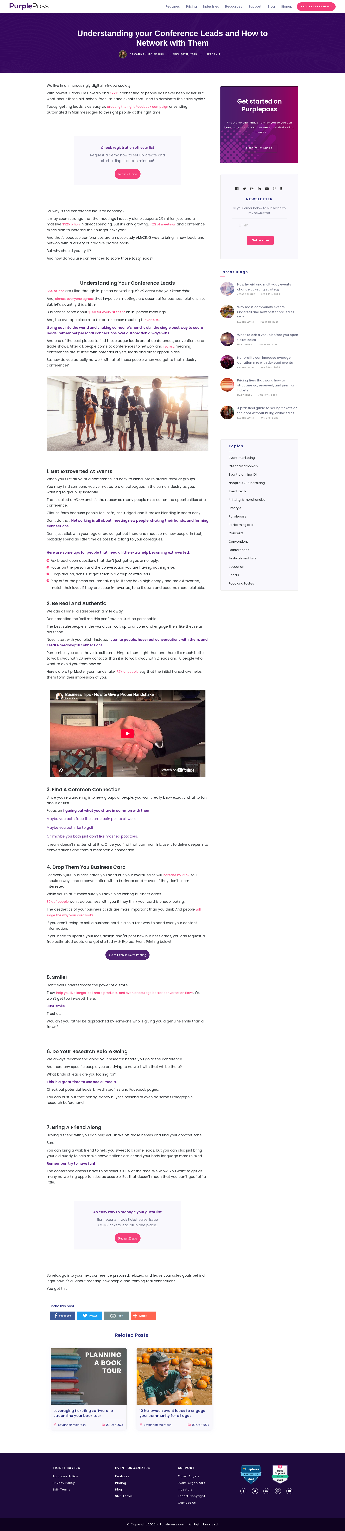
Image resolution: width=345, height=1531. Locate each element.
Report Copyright (191, 1496)
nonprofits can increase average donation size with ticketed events (265, 360)
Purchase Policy (65, 1476)
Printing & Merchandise (247, 499)
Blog (118, 1489)
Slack (113, 93)
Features (122, 1476)
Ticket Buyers (189, 1476)
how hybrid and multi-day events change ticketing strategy (264, 287)
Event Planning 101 (243, 474)
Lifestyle (235, 508)
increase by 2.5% (176, 875)
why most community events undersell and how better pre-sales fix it (265, 312)
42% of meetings (163, 224)
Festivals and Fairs (243, 558)
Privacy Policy (64, 1483)
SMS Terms (61, 1489)
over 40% (152, 320)
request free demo (316, 6)
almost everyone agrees (74, 298)
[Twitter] (89, 1316)
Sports (234, 575)
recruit (168, 346)
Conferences (239, 550)
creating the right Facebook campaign (137, 106)
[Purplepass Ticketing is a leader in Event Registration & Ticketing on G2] (280, 1474)
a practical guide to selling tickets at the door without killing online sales (267, 410)
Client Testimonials (243, 466)
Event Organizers (191, 1483)
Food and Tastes (241, 583)
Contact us (187, 1503)
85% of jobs (55, 291)
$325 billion (71, 224)
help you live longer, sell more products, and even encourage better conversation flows (124, 993)
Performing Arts (241, 525)
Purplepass (237, 516)
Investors (185, 1489)
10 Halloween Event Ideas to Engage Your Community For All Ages (172, 1413)
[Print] (116, 1316)
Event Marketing (242, 457)
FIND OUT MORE (259, 148)
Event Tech (237, 491)
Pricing (120, 1483)
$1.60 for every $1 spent (106, 312)
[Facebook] (62, 1316)
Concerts (236, 533)
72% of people (127, 671)
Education (236, 566)
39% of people (58, 901)
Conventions (238, 541)
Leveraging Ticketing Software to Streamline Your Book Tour (83, 1413)
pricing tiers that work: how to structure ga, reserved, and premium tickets (266, 385)
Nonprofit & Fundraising (247, 483)
